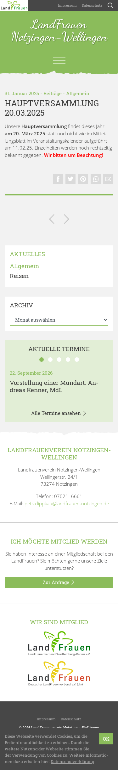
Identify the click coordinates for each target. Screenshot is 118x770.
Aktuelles (27, 254)
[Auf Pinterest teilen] (83, 179)
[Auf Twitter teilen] (70, 179)
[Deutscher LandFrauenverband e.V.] (59, 673)
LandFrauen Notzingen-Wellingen (59, 30)
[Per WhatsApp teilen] (96, 179)
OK (106, 739)
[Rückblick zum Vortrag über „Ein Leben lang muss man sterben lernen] (66, 220)
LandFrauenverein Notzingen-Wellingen (65, 727)
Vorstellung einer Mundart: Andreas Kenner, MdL (54, 386)
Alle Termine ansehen (56, 413)
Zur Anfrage (56, 582)
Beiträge (52, 93)
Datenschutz (92, 5)
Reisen (19, 276)
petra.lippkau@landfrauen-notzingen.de (67, 503)
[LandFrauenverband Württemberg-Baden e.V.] (59, 642)
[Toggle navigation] (59, 60)
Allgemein (77, 93)
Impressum (67, 5)
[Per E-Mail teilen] (108, 179)
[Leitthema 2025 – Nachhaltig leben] (52, 220)
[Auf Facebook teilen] (58, 179)
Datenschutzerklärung (72, 761)
